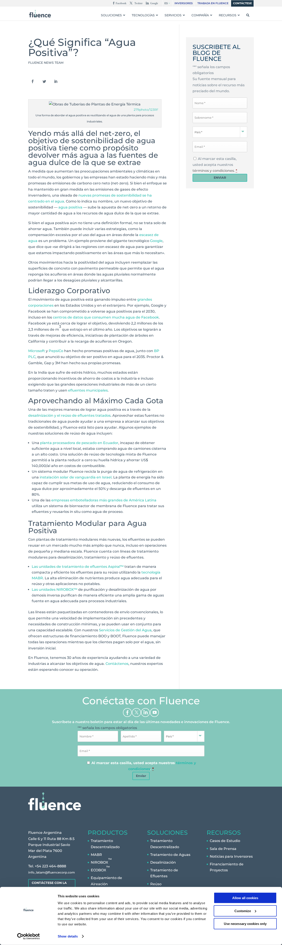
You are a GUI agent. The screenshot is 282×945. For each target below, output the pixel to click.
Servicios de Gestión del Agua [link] (125, 630)
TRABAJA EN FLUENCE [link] (212, 3)
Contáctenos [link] (117, 664)
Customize (242, 911)
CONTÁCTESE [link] (242, 3)
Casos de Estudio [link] (225, 841)
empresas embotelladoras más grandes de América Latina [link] (103, 500)
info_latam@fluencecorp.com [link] (51, 872)
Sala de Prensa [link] (223, 848)
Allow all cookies (245, 898)
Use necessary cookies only (245, 924)
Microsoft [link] (36, 351)
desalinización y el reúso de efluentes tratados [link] (69, 415)
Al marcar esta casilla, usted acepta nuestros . (215, 165)
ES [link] (166, 3)
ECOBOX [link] (100, 868)
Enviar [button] (141, 776)
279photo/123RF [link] (146, 110)
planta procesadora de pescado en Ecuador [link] (79, 443)
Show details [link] (68, 936)
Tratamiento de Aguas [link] (170, 854)
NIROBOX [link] (101, 860)
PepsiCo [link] (56, 351)
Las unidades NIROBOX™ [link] (54, 589)
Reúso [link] (155, 884)
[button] (119, 4)
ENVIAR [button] (220, 178)
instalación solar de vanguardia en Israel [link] (75, 477)
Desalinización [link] (163, 862)
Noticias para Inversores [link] (231, 856)
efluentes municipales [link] (88, 390)
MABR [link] (96, 854)
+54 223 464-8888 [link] (50, 866)
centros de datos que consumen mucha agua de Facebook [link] (106, 317)
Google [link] (156, 241)
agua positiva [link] (70, 207)
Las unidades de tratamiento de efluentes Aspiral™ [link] (78, 566)
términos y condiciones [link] (213, 171)
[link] (28, 936)
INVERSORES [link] (183, 3)
